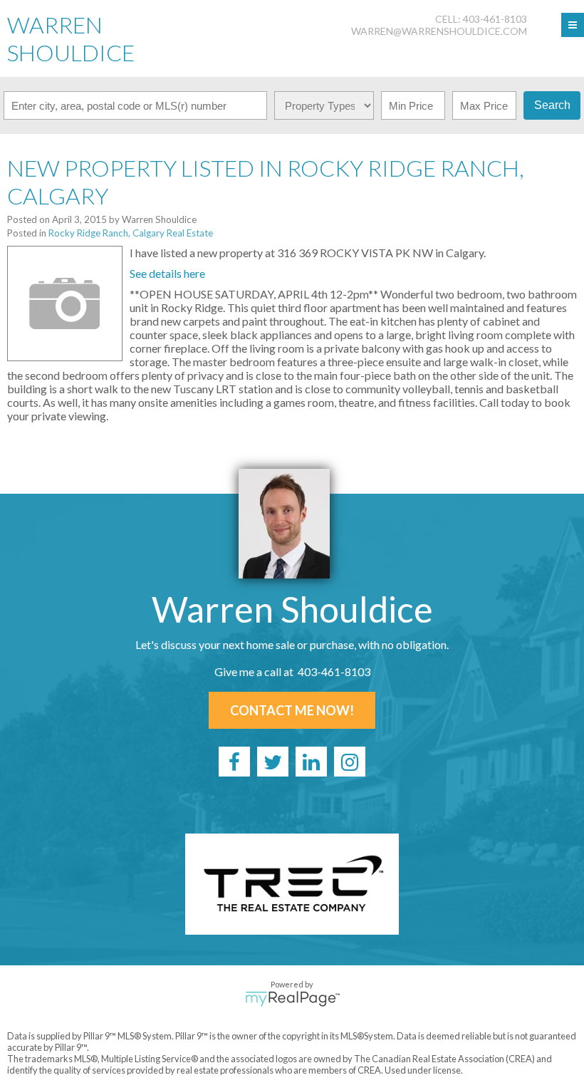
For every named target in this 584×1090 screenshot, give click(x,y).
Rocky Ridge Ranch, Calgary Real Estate (130, 233)
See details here (167, 273)
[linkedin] (311, 762)
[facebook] (234, 762)
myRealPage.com (292, 999)
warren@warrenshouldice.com (439, 31)
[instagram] (349, 762)
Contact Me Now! (292, 710)
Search (552, 105)
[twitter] (272, 762)
